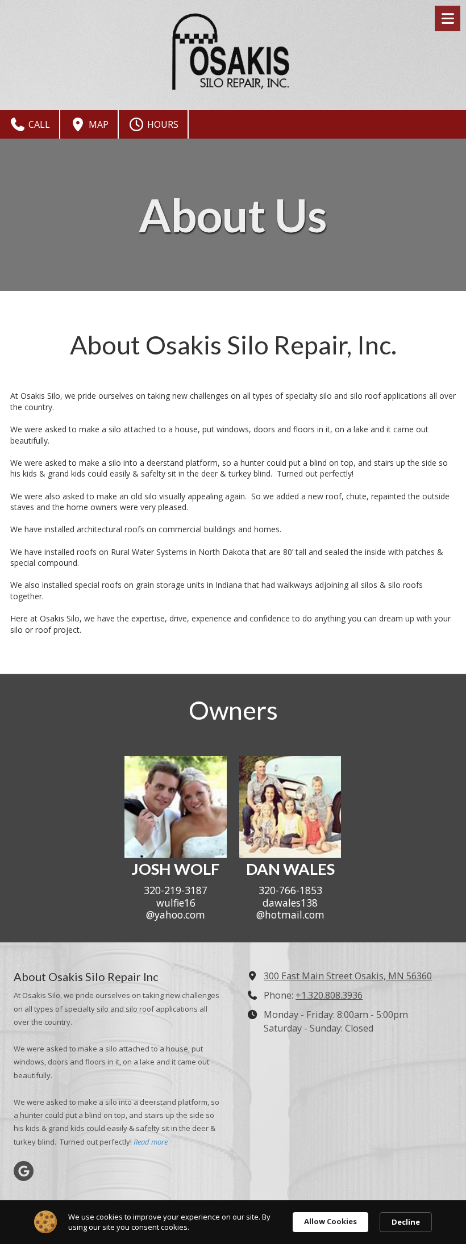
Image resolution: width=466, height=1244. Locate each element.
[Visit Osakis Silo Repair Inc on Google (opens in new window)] (24, 1171)
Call (38, 124)
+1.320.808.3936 (329, 995)
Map (97, 124)
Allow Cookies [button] (330, 1221)
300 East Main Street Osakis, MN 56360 (348, 976)
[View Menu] (447, 18)
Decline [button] (406, 1222)
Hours (161, 124)
